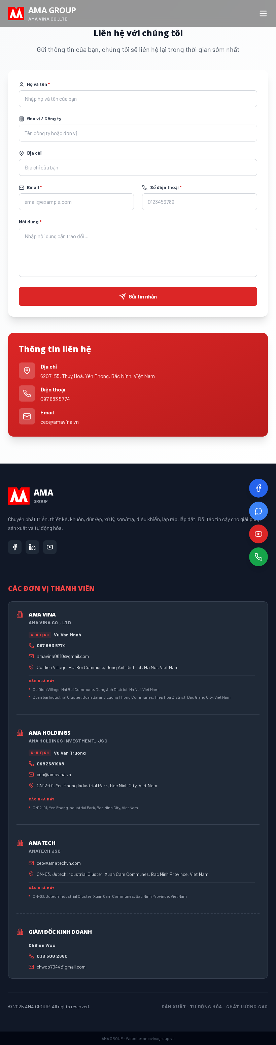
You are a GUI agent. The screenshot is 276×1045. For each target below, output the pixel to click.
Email (34, 187)
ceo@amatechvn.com (59, 863)
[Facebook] (258, 488)
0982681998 (50, 763)
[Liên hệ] (258, 556)
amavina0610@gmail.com (63, 656)
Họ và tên (38, 84)
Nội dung (30, 221)
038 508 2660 (52, 956)
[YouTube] (258, 534)
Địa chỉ (34, 153)
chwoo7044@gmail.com (61, 967)
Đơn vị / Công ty (44, 118)
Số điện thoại (165, 187)
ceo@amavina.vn (59, 421)
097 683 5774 (55, 398)
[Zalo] (258, 511)
